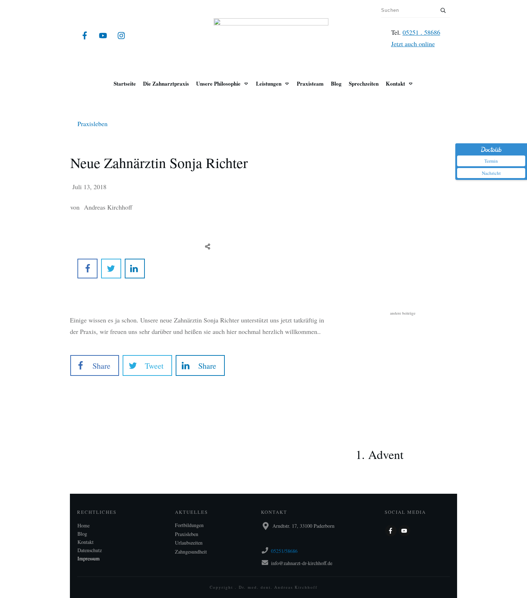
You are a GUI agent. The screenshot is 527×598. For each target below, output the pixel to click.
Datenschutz (89, 550)
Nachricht (491, 173)
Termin (491, 161)
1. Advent (402, 444)
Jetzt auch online (413, 43)
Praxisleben (92, 123)
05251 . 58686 (421, 32)
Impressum (88, 558)
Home (83, 525)
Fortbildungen (189, 525)
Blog (82, 533)
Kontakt (85, 542)
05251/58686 (284, 550)
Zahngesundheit (191, 551)
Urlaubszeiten (189, 542)
